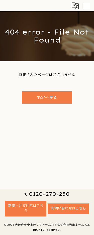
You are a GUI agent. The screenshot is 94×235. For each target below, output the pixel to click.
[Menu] (86, 5)
